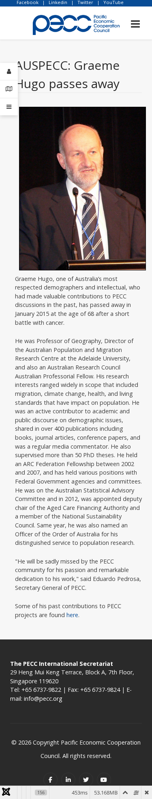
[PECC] (76, 22)
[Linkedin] (68, 780)
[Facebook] (50, 780)
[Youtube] (104, 780)
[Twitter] (86, 780)
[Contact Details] (9, 89)
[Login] (9, 71)
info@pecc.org (43, 698)
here (72, 615)
